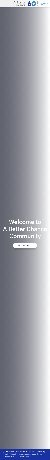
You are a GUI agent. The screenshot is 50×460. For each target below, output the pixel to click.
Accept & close (24, 456)
